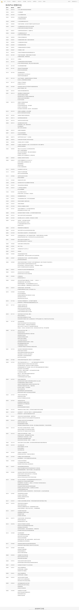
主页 (4, 1)
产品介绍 (8, 1)
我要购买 (14, 1)
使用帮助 (34, 1)
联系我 (44, 1)
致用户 (69, 1)
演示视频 (24, 1)
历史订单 (39, 1)
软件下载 (29, 1)
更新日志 (19, 1)
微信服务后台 (74, 1)
